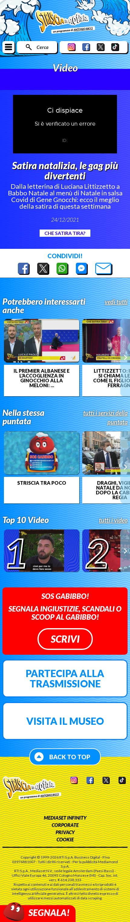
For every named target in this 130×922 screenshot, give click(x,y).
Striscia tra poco (41, 482)
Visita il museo (65, 721)
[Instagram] (72, 47)
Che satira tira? (65, 233)
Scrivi (65, 639)
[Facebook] (86, 47)
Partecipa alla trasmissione (65, 678)
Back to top (69, 756)
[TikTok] (115, 47)
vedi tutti (116, 301)
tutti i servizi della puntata (105, 417)
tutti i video (113, 520)
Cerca (42, 47)
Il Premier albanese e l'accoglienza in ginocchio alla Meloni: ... (42, 378)
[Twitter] (101, 47)
